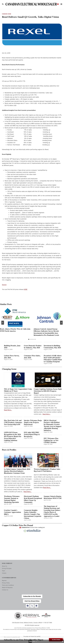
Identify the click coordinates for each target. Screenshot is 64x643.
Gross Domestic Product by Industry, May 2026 (32, 347)
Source (4, 284)
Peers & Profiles (9, 449)
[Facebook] (27, 606)
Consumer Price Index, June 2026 (32, 357)
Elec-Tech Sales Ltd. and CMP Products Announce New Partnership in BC (13, 422)
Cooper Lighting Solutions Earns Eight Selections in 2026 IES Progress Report (48, 391)
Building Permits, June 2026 (12, 347)
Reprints (4, 580)
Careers (4, 573)
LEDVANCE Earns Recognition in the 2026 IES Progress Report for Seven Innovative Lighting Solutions (12, 436)
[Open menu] (61, 4)
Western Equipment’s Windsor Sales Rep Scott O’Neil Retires (47, 470)
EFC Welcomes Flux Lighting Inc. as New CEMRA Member (51, 440)
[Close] (62, 639)
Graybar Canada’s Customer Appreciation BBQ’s (12, 512)
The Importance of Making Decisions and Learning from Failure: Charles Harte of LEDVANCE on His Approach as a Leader (52, 511)
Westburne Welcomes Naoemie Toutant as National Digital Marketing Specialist (12, 499)
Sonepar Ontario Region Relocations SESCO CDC (53, 497)
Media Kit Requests (7, 587)
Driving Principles (6, 568)
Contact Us (5, 589)
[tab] (28, 339)
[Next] (61, 323)
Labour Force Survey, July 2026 (11, 357)
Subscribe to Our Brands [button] (32, 596)
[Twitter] (32, 606)
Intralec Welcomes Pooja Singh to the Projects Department (33, 422)
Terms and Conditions (8, 585)
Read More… (8, 410)
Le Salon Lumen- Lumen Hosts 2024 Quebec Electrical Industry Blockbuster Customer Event (17, 471)
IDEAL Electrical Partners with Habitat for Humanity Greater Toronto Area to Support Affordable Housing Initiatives (52, 425)
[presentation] (15, 317)
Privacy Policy (6, 583)
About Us (4, 566)
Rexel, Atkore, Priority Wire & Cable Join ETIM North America (15, 330)
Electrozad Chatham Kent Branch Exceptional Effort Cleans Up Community (33, 499)
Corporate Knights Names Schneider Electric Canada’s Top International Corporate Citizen (32, 514)
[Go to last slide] (2, 323)
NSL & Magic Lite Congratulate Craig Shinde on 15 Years (18, 390)
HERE (25, 289)
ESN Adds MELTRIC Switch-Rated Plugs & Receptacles (32, 434)
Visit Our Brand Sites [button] (32, 601)
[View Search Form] (2, 4)
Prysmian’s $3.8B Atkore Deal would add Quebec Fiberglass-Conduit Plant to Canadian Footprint (53, 359)
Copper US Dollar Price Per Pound (17, 525)
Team (3, 570)
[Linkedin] (36, 606)
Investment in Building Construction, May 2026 (52, 347)
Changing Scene (6, 13)
